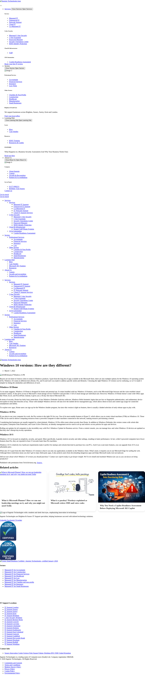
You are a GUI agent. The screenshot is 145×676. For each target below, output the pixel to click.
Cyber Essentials (19, 219)
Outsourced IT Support (22, 207)
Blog (11, 262)
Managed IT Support (21, 204)
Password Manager (20, 223)
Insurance (17, 243)
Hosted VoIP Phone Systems (24, 229)
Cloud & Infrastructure (17, 227)
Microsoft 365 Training (17, 266)
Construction (18, 252)
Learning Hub (10, 260)
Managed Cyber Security (22, 217)
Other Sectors (14, 247)
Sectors (7, 235)
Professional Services (16, 237)
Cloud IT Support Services (23, 213)
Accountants (18, 239)
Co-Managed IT (19, 209)
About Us (8, 270)
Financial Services (20, 241)
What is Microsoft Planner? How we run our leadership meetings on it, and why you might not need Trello (23, 503)
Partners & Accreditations (18, 276)
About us (3, 598)
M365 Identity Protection (22, 225)
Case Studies (13, 264)
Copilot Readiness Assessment (24, 233)
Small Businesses (20, 256)
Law (15, 245)
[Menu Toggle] (1, 5)
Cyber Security (14, 215)
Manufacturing (19, 258)
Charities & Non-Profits (22, 249)
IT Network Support (21, 211)
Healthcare (17, 254)
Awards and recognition (17, 274)
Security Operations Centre (23, 221)
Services (8, 200)
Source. (39, 463)
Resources (12, 268)
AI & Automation (15, 231)
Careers (11, 272)
